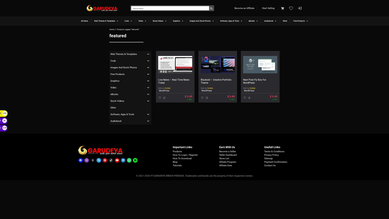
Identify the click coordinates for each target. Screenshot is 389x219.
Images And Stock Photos (200, 21)
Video (140, 21)
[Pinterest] (105, 160)
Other (285, 21)
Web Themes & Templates (104, 21)
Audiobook (268, 21)
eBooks (252, 21)
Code (127, 21)
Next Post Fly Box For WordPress (254, 81)
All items (84, 21)
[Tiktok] (111, 160)
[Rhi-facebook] (80, 160)
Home (111, 29)
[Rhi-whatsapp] (129, 160)
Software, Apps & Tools (229, 21)
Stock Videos (158, 21)
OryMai (167, 88)
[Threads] (92, 160)
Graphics (176, 21)
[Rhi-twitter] (98, 160)
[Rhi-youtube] (117, 160)
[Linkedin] (123, 160)
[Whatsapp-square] (135, 160)
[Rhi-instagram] (86, 160)
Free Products (299, 21)
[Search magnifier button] (211, 8)
